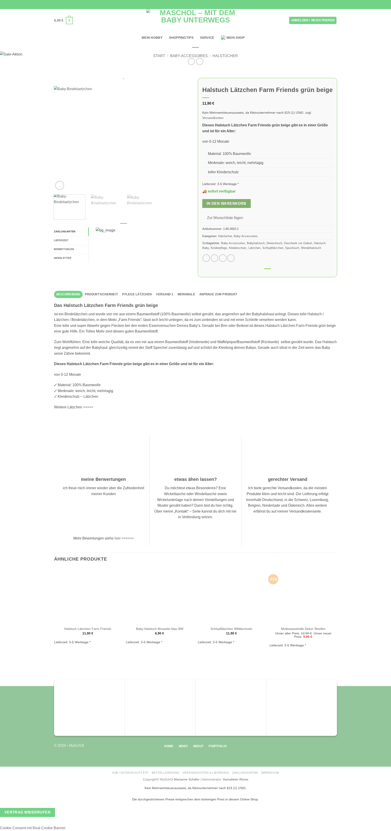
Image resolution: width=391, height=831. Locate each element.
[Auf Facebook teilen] (206, 258)
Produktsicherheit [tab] (101, 294)
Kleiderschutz (238, 248)
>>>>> (88, 407)
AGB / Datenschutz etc (130, 772)
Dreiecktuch (274, 243)
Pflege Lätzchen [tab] (137, 294)
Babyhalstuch (256, 243)
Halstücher (225, 56)
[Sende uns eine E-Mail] (330, 4)
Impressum (270, 772)
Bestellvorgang (165, 772)
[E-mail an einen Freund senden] (222, 258)
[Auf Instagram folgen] (326, 4)
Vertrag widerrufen (27, 812)
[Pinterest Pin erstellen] (231, 258)
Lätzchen (254, 248)
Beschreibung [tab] (68, 294)
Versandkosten (213, 118)
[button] (63, 20)
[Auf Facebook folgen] (321, 4)
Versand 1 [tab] (164, 294)
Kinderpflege (219, 248)
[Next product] (191, 61)
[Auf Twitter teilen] (214, 258)
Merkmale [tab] (186, 294)
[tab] (71, 231)
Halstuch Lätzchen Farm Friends (87, 629)
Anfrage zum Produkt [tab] (218, 294)
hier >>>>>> (124, 538)
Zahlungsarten (245, 772)
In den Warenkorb (226, 203)
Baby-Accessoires (189, 56)
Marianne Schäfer (187, 779)
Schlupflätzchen (272, 248)
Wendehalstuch (311, 248)
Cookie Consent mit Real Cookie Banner (32, 828)
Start (159, 56)
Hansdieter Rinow (235, 779)
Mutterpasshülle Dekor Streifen (303, 629)
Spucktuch (292, 248)
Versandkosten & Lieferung (205, 772)
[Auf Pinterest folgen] (334, 4)
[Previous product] (199, 61)
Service (207, 37)
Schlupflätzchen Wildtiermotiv (231, 629)
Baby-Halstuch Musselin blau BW (159, 629)
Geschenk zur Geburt (298, 243)
